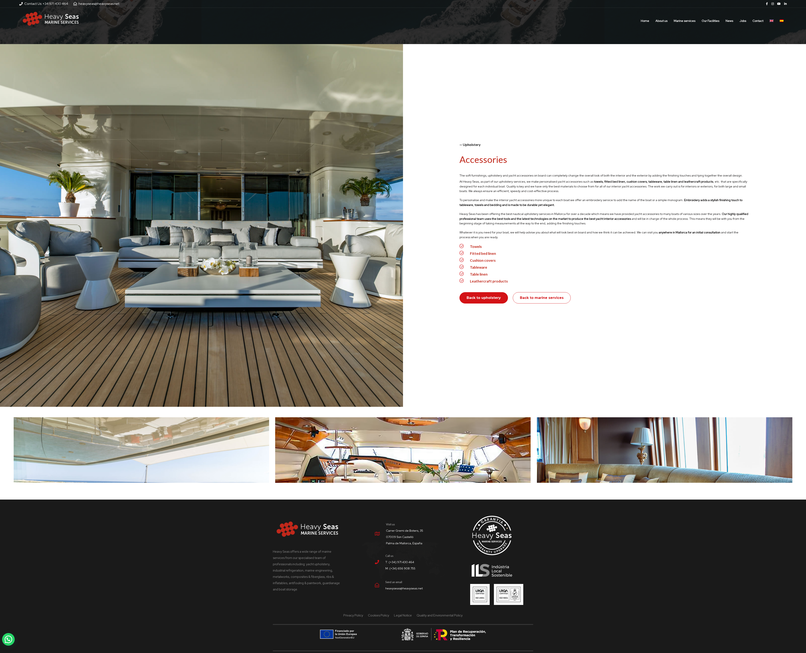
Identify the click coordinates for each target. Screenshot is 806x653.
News (729, 21)
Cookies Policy (378, 615)
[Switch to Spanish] (782, 19)
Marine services (684, 21)
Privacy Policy (353, 615)
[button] (8, 639)
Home (645, 21)
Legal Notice (403, 615)
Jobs (742, 21)
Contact (757, 21)
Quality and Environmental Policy (440, 615)
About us (661, 21)
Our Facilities (710, 21)
